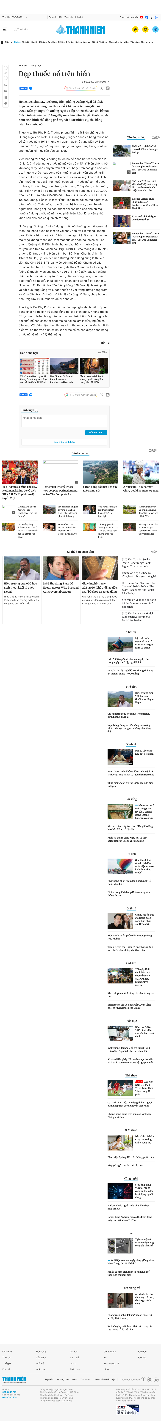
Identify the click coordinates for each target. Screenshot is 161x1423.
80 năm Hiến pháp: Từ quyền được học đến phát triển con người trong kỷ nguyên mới (130, 1061)
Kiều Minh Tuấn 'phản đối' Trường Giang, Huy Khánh (130, 937)
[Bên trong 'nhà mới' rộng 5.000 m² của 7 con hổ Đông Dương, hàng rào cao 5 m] (120, 811)
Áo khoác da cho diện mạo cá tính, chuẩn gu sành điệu (144, 1299)
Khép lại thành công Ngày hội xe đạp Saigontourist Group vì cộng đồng (127, 839)
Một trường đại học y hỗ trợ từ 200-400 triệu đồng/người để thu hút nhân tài (129, 1049)
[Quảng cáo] (135, 29)
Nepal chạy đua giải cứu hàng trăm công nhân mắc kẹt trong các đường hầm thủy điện (129, 728)
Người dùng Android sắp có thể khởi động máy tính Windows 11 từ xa (130, 1219)
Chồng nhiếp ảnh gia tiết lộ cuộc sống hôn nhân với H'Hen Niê (144, 919)
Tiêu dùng (135, 42)
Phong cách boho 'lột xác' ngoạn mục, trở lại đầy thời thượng (130, 1317)
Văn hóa (86, 42)
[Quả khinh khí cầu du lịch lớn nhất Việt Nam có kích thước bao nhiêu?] (120, 866)
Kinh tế (34, 42)
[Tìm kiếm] (15, 29)
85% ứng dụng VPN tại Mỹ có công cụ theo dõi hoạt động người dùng (144, 1191)
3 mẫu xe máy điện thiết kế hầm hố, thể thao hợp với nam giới (129, 1273)
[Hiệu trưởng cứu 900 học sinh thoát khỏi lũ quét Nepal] (120, 699)
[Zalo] (157, 17)
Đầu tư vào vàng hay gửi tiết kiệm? (145, 752)
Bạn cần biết (55, 17)
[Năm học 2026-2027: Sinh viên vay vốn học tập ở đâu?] (120, 1033)
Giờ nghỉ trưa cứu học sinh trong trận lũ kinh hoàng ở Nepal (129, 715)
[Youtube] (142, 17)
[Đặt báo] (145, 29)
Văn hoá (74, 1357)
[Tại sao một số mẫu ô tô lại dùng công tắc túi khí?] (120, 1245)
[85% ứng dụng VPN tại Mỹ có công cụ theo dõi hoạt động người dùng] (120, 1191)
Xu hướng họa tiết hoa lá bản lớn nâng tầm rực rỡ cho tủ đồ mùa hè (130, 1328)
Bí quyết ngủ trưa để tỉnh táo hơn (125, 1165)
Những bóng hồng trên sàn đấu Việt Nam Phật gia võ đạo (130, 1116)
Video (126, 42)
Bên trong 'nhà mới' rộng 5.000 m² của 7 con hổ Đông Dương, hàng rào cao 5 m (144, 811)
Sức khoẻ (41, 1357)
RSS (74, 1379)
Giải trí (95, 42)
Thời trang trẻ (147, 42)
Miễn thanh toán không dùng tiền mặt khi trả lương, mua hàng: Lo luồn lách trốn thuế (131, 773)
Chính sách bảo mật (104, 1379)
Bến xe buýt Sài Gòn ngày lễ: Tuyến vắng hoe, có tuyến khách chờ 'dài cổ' (129, 1006)
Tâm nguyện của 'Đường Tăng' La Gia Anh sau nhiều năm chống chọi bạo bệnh (130, 949)
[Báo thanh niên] (80, 29)
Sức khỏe (52, 42)
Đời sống (43, 42)
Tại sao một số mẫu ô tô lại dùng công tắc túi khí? (144, 1242)
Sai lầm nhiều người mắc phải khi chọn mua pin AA (129, 1207)
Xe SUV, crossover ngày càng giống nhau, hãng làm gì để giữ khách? (131, 1262)
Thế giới (25, 42)
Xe (121, 42)
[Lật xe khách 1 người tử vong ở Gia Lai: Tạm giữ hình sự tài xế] (120, 644)
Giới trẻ (61, 42)
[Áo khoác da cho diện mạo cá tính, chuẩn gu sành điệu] (120, 1300)
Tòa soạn (85, 1379)
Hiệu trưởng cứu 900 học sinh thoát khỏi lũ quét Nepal (144, 698)
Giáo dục (70, 42)
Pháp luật (36, 65)
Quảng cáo (63, 1379)
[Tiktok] (152, 17)
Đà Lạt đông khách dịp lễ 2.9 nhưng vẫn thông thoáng (129, 894)
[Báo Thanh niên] (14, 1379)
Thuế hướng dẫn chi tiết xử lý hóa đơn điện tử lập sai (130, 784)
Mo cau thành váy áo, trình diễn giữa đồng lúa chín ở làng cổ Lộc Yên (130, 828)
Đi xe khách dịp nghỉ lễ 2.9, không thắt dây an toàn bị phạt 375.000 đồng (130, 672)
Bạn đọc (142, 1351)
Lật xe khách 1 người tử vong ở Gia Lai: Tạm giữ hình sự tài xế (144, 643)
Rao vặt (141, 1357)
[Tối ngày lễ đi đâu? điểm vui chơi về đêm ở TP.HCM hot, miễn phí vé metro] (120, 975)
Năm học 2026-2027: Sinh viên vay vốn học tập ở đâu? (144, 1032)
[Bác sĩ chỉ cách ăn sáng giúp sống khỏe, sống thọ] (120, 1142)
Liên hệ (79, 17)
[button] (6, 68)
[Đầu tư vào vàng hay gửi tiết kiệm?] (120, 757)
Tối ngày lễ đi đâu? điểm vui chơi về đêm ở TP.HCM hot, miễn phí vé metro (142, 977)
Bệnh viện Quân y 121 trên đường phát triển (131, 1157)
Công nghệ (114, 42)
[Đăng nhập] (155, 29)
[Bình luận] (5, 91)
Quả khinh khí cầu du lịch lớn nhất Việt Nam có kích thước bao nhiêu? (144, 866)
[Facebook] (147, 17)
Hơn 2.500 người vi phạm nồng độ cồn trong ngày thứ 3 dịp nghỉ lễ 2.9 (128, 661)
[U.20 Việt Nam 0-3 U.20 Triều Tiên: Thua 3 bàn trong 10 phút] (120, 1088)
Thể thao (103, 42)
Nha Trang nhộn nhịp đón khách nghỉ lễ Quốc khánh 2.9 (129, 882)
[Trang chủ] (2, 42)
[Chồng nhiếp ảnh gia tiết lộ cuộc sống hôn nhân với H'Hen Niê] (120, 921)
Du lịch (78, 42)
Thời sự (17, 42)
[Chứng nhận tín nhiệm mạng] (127, 1410)
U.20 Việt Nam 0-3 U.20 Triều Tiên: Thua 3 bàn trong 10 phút (144, 1088)
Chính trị (9, 42)
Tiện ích (68, 17)
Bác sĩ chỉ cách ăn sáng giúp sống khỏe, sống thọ (144, 1139)
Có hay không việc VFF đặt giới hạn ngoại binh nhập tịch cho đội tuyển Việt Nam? (130, 1104)
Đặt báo (49, 1379)
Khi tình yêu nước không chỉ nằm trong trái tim (131, 995)
